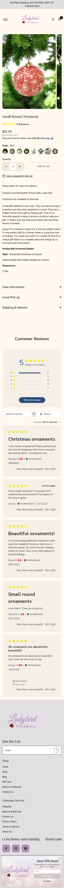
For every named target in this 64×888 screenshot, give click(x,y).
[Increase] (19, 166)
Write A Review (32, 400)
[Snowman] (12, 151)
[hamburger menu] (5, 19)
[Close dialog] (60, 858)
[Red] (48, 151)
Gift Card (6, 781)
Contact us (7, 791)
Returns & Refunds (11, 786)
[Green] (41, 151)
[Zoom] (51, 39)
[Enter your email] (56, 750)
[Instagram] (16, 848)
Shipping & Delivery (14, 307)
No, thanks (47, 881)
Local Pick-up (11, 297)
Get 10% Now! (47, 876)
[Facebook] (6, 848)
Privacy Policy (9, 821)
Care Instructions (13, 287)
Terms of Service (10, 826)
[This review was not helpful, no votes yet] (52, 469)
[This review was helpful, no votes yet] (47, 469)
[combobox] (47, 422)
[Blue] (34, 151)
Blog (4, 776)
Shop (5, 771)
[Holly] (26, 151)
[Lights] (55, 151)
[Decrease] (6, 166)
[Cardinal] (5, 151)
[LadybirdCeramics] (29, 19)
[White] (19, 151)
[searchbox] (17, 413)
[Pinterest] (25, 848)
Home (5, 766)
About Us (7, 831)
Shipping (6, 806)
